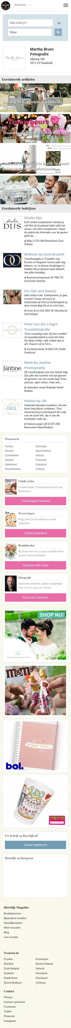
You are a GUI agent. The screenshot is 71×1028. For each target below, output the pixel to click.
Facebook (10, 1006)
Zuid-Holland (12, 455)
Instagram (10, 1020)
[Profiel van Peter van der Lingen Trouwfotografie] (12, 329)
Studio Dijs (33, 218)
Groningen (41, 446)
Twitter (8, 1011)
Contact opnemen (14, 1001)
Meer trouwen (12, 927)
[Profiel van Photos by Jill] (12, 406)
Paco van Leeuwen (35, 597)
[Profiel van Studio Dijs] (12, 223)
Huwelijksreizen (13, 922)
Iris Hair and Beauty (40, 291)
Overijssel (41, 464)
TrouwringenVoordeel (35, 501)
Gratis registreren (35, 844)
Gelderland (11, 464)
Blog (6, 932)
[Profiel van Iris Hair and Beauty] (12, 296)
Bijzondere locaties (15, 918)
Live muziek (11, 937)
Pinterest (9, 1016)
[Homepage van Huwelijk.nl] (5, 5)
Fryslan (9, 446)
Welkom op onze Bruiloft (44, 254)
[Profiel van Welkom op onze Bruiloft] (12, 260)
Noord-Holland (43, 450)
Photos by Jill (35, 401)
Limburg (40, 469)
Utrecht (40, 455)
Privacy (8, 997)
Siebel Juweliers (35, 533)
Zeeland (9, 459)
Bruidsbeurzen (12, 913)
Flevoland (41, 459)
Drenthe (9, 450)
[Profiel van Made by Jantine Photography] (12, 368)
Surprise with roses (35, 565)
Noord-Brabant (13, 469)
